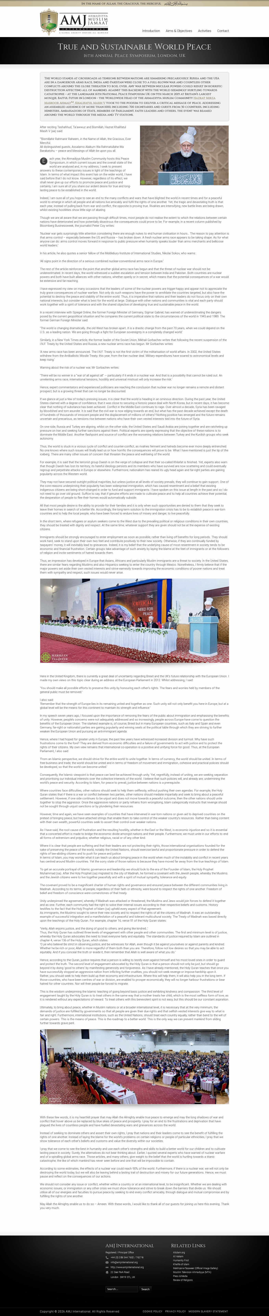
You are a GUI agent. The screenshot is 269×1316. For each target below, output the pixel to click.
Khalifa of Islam (181, 1264)
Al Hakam (178, 1256)
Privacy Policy (175, 1311)
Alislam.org (179, 1252)
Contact (223, 31)
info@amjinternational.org (124, 1262)
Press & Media (180, 1276)
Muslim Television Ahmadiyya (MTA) (192, 1272)
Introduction (151, 31)
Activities (204, 31)
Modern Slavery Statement (208, 1311)
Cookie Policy (152, 1311)
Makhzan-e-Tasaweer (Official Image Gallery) (195, 1268)
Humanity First (181, 1260)
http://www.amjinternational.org (127, 1267)
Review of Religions (183, 1280)
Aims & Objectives (179, 31)
